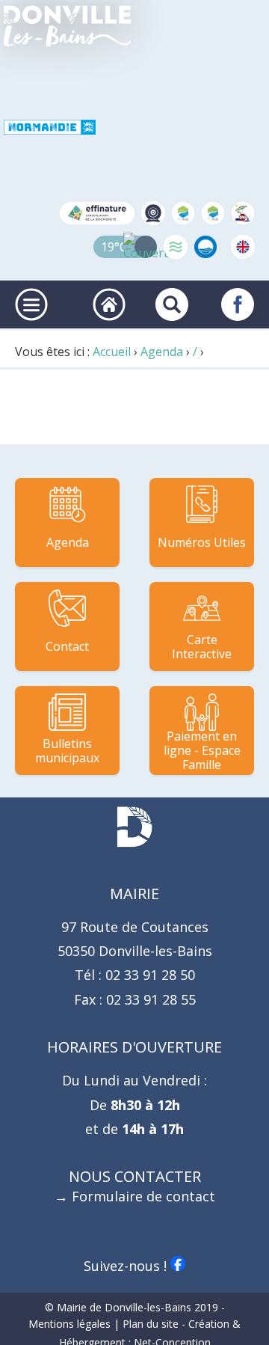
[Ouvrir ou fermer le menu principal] (31, 304)
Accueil (112, 351)
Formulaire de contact (143, 1196)
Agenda (161, 351)
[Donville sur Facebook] (237, 304)
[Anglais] (243, 247)
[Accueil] (67, 26)
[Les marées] (175, 247)
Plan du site (151, 1324)
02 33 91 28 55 (149, 999)
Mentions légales (69, 1324)
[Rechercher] (171, 304)
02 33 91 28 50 (148, 975)
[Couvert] (145, 247)
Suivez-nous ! (127, 1266)
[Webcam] (153, 213)
